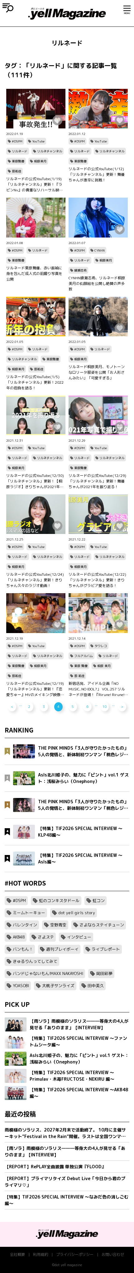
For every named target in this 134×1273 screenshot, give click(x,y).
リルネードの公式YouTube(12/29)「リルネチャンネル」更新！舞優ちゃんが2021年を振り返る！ (97, 481)
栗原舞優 (18, 161)
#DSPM (17, 141)
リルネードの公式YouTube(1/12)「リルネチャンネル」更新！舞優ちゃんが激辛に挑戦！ (97, 174)
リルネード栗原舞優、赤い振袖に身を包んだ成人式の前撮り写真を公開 (34, 273)
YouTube (38, 141)
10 (105, 706)
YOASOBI (21, 985)
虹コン (99, 900)
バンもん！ (23, 949)
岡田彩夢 (104, 973)
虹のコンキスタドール (59, 900)
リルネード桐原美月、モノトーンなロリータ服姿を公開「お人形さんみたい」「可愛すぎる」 (97, 372)
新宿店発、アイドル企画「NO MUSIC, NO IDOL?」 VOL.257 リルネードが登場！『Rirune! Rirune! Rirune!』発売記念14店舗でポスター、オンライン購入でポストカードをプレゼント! (98, 689)
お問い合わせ (113, 1254)
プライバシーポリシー (74, 1254)
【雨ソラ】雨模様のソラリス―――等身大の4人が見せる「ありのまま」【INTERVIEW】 (65, 1151)
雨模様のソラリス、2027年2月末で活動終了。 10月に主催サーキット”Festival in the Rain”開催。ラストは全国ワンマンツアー (65, 1133)
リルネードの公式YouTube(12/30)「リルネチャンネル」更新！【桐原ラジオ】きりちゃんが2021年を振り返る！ (35, 481)
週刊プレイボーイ (62, 949)
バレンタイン (25, 925)
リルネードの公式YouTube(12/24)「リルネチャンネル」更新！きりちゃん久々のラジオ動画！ (35, 580)
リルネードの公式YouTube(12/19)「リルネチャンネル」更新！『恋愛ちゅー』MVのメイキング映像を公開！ (35, 689)
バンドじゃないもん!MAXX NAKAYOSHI (48, 973)
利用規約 (40, 1254)
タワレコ (100, 646)
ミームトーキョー (29, 912)
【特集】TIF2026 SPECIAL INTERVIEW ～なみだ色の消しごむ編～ (66, 1200)
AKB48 (19, 937)
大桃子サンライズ (58, 985)
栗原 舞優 (81, 666)
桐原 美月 (104, 666)
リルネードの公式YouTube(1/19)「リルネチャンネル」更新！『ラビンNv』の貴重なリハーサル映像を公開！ (34, 184)
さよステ (46, 937)
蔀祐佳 (16, 171)
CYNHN (99, 250)
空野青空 (58, 925)
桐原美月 (40, 161)
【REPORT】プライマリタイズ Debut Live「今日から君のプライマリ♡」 (65, 1181)
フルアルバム (83, 656)
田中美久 (96, 985)
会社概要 (17, 1254)
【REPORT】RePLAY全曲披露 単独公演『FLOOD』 (55, 1167)
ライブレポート (106, 949)
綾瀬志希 (80, 270)
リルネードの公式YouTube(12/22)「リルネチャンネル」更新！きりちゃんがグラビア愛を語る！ (97, 580)
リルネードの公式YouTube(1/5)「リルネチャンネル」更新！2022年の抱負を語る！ (35, 382)
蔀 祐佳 (79, 676)
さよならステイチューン (101, 925)
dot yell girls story (76, 912)
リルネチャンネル (49, 151)
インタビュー (79, 937)
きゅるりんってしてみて (35, 961)
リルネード (19, 151)
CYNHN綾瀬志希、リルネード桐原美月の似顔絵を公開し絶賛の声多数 (97, 283)
